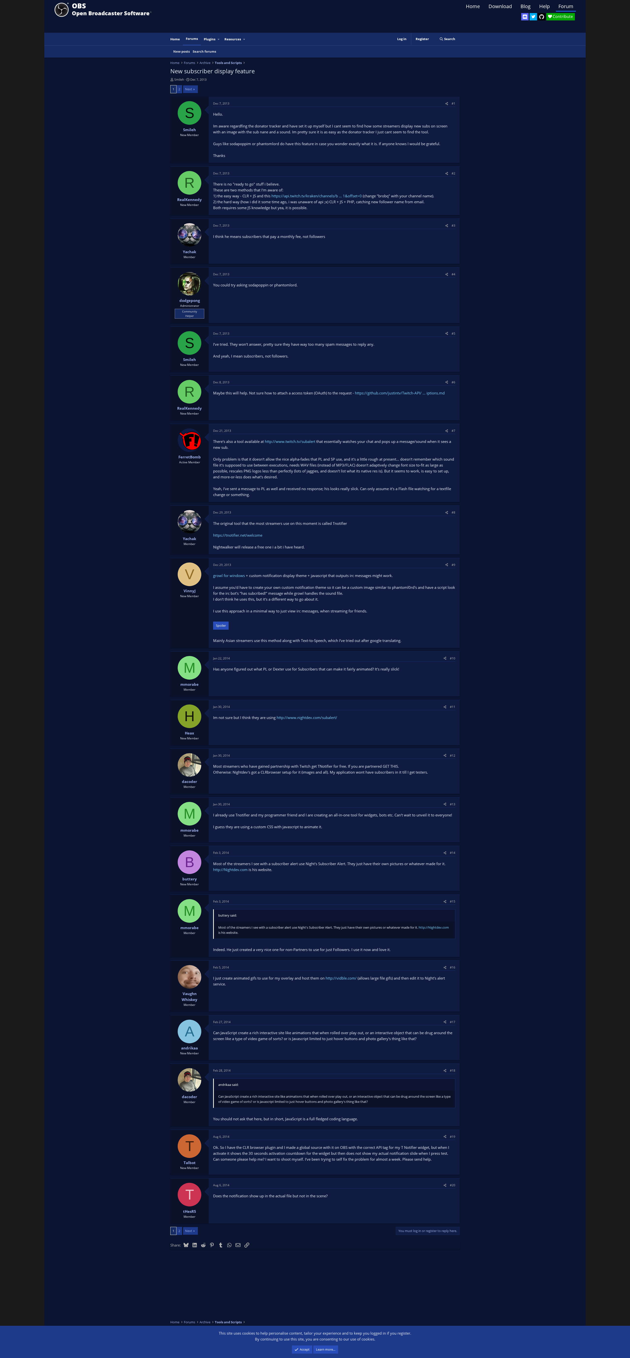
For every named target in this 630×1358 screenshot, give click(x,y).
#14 (452, 853)
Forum (565, 6)
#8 (453, 512)
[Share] (446, 103)
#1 (453, 103)
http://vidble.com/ (341, 978)
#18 (452, 1070)
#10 (452, 658)
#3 (453, 225)
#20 (452, 1185)
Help (544, 6)
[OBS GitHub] (541, 16)
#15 (452, 901)
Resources (232, 39)
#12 (452, 755)
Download (500, 6)
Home (473, 6)
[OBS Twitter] (533, 16)
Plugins (209, 39)
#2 (453, 173)
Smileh (179, 79)
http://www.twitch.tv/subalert (290, 441)
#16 (452, 967)
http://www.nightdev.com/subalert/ (307, 717)
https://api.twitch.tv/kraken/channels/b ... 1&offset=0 (316, 195)
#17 (452, 1022)
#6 (453, 382)
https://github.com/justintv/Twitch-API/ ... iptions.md (400, 392)
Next (188, 89)
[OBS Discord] (525, 16)
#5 (453, 333)
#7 (453, 431)
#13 (452, 804)
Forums (192, 38)
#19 (452, 1137)
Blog (525, 6)
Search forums (204, 51)
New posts (181, 51)
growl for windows (229, 575)
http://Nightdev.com (230, 869)
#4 (453, 274)
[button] (219, 39)
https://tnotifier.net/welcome (237, 535)
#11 (452, 707)
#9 (453, 565)
